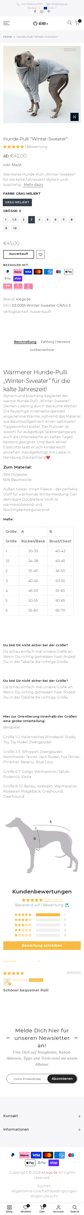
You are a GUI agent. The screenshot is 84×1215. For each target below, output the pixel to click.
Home (7, 36)
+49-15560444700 (31, 4)
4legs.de (23, 299)
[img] (13, 973)
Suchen (44, 1186)
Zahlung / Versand (55, 342)
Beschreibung (25, 342)
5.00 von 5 (53, 900)
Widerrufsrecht (44, 1196)
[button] (14, 147)
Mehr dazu (33, 185)
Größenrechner (42, 350)
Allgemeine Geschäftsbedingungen (44, 1191)
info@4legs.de (59, 4)
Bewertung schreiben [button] (42, 945)
